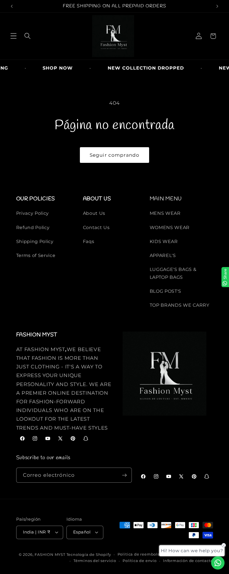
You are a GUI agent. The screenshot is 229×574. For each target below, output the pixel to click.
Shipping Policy (35, 241)
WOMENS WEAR (170, 227)
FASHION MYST (50, 554)
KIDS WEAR (164, 241)
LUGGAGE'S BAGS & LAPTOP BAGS (173, 273)
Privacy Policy (32, 213)
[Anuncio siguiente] (217, 6)
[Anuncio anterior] (12, 6)
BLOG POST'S (166, 291)
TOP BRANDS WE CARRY (179, 305)
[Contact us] (218, 563)
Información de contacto (188, 561)
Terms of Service (36, 255)
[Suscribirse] (124, 475)
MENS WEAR (165, 213)
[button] (13, 36)
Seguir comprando (114, 155)
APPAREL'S (163, 255)
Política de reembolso (140, 554)
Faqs (88, 241)
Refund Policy (33, 227)
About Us (94, 213)
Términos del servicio (94, 561)
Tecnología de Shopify (88, 554)
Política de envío (140, 561)
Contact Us (96, 227)
